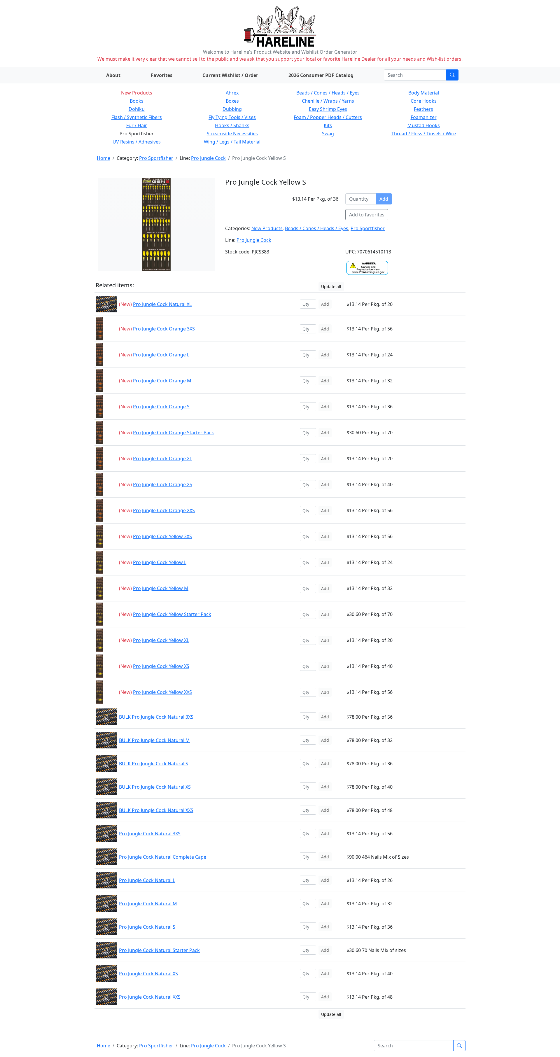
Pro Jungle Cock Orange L (161, 354)
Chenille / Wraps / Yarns (328, 101)
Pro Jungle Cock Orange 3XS (164, 329)
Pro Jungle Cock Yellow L (159, 562)
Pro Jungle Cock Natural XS (148, 973)
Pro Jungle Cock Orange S (161, 406)
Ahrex (232, 93)
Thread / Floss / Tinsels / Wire (423, 133)
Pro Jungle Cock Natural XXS (150, 997)
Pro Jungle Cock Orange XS (162, 484)
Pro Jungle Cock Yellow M (160, 588)
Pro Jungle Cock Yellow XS (161, 666)
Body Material (423, 93)
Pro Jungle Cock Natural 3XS (150, 833)
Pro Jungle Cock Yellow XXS (162, 692)
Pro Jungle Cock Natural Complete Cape (162, 857)
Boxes (232, 101)
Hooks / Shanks (232, 125)
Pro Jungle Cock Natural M (148, 903)
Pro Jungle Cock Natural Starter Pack (159, 950)
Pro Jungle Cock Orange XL (162, 458)
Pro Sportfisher (156, 158)
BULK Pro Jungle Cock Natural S (153, 763)
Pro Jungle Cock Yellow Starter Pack (172, 614)
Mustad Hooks (423, 125)
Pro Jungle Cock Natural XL (162, 304)
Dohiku (137, 109)
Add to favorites (366, 214)
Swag (328, 133)
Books (137, 101)
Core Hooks (424, 101)
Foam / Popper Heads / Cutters (328, 117)
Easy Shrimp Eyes (328, 109)
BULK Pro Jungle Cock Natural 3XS (156, 717)
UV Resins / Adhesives (137, 142)
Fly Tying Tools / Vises (232, 117)
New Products (136, 93)
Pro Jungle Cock (208, 158)
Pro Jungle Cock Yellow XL (161, 640)
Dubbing (232, 109)
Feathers (423, 109)
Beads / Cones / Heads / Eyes (328, 93)
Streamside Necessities (232, 133)
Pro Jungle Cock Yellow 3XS (162, 536)
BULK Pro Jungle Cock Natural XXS (156, 810)
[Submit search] (452, 74)
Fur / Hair (136, 125)
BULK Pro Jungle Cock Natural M (154, 740)
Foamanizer (424, 117)
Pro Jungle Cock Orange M (162, 380)
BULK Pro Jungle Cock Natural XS (155, 787)
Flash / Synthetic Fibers (136, 117)
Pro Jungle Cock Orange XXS (164, 510)
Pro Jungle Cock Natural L (147, 880)
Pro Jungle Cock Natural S (147, 927)
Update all (331, 286)
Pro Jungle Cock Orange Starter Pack (173, 432)
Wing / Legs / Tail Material (232, 142)
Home (103, 158)
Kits (328, 125)
